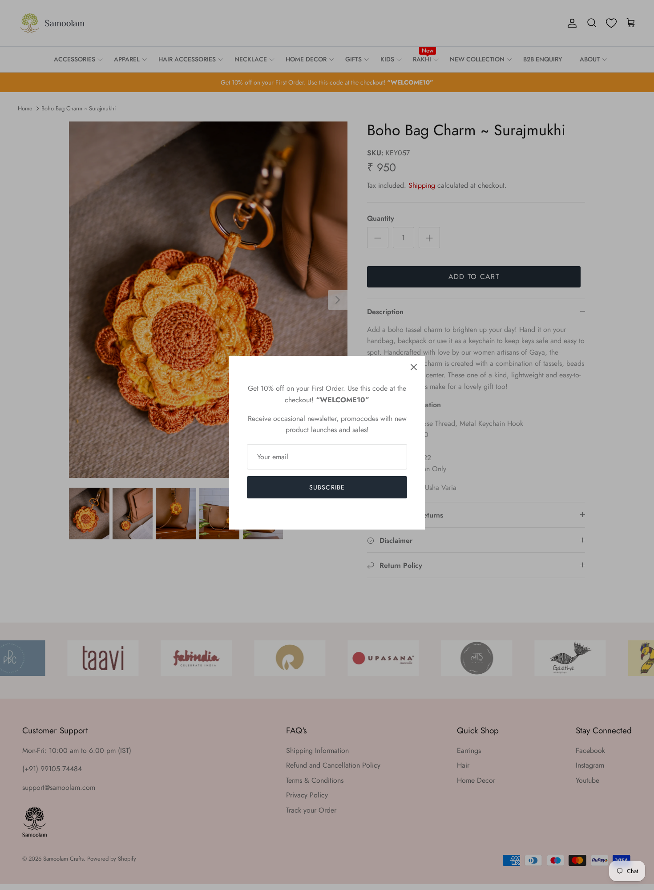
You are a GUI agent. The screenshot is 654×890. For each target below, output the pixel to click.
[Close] (414, 367)
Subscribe (327, 487)
